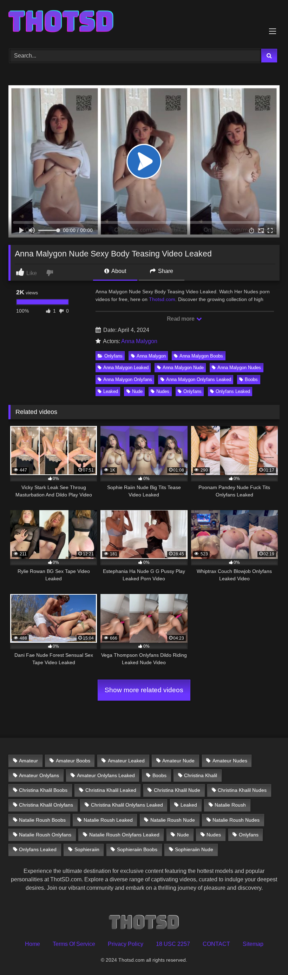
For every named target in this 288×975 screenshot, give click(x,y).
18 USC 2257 (173, 944)
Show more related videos (144, 690)
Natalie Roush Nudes (236, 820)
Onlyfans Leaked (233, 391)
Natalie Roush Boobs (42, 820)
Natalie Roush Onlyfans (45, 834)
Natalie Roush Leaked (108, 820)
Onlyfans (113, 356)
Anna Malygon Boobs (201, 356)
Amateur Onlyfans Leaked (106, 775)
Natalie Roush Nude (172, 820)
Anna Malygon (139, 341)
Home (32, 944)
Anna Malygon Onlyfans (127, 379)
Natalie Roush (230, 805)
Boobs (251, 379)
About (118, 271)
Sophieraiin (86, 849)
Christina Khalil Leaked (110, 790)
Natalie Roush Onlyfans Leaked (124, 834)
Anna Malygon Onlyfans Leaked (198, 379)
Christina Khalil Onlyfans (46, 805)
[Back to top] (266, 954)
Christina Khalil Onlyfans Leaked (127, 805)
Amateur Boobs (73, 760)
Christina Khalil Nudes (242, 790)
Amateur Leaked (126, 760)
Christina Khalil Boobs (43, 790)
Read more (181, 319)
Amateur (28, 760)
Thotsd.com (162, 299)
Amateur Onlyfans (39, 775)
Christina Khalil (200, 775)
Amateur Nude (178, 760)
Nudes (162, 391)
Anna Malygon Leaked (126, 367)
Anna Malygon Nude (183, 367)
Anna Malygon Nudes (239, 367)
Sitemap (253, 944)
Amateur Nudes (229, 760)
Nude (137, 391)
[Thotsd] (144, 22)
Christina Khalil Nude (177, 790)
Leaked (110, 391)
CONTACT (216, 944)
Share (165, 271)
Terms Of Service (74, 944)
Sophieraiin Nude (194, 849)
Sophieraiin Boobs (137, 849)
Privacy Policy (125, 944)
